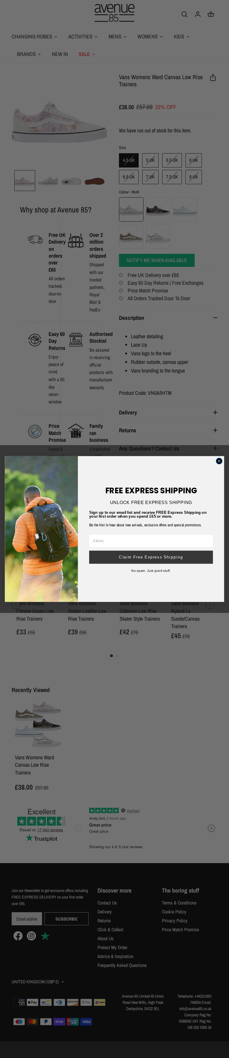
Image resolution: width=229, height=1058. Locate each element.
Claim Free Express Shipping (151, 557)
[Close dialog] (219, 461)
